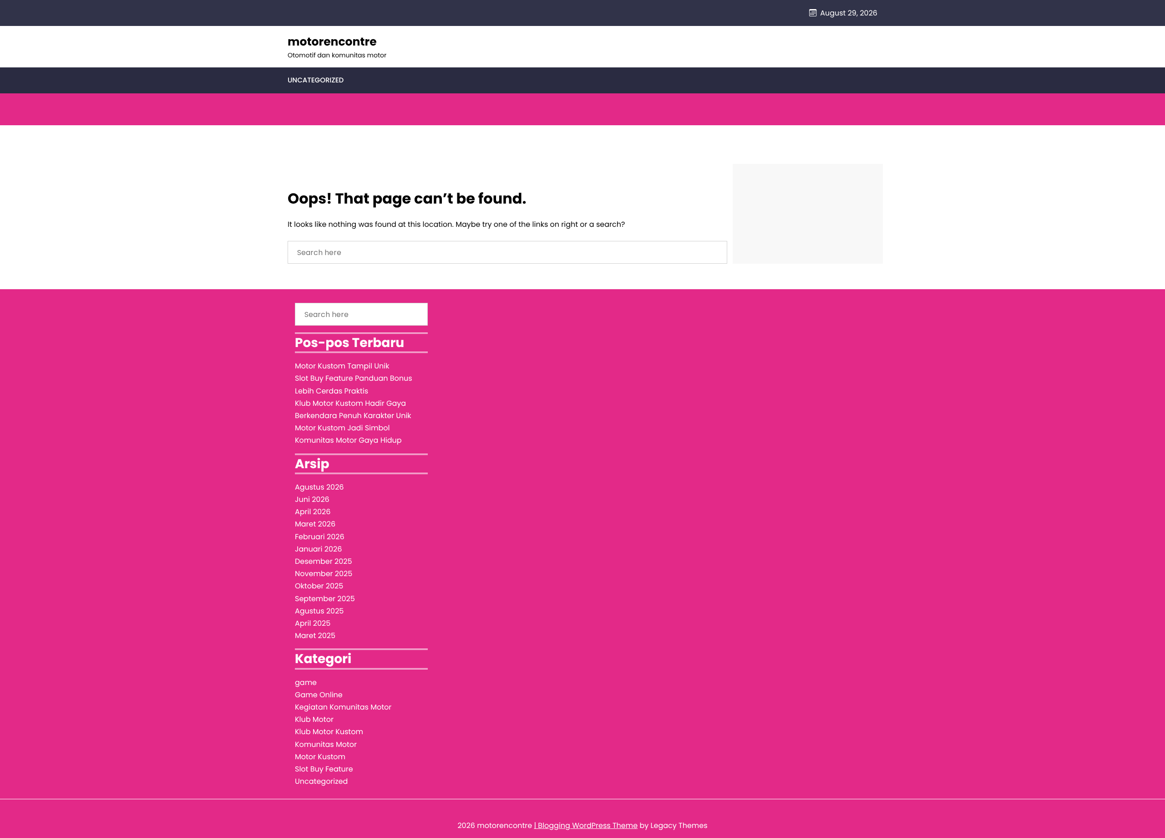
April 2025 (312, 623)
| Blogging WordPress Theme (586, 825)
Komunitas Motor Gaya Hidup (348, 440)
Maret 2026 (315, 524)
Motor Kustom (320, 756)
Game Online (319, 695)
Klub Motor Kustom (329, 731)
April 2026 (312, 511)
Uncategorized (316, 80)
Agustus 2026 (319, 487)
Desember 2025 (323, 561)
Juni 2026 (312, 499)
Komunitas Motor (326, 744)
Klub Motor (314, 719)
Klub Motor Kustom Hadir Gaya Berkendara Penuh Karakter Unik (353, 409)
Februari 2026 (319, 536)
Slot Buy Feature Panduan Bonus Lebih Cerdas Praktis (353, 384)
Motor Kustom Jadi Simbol (342, 428)
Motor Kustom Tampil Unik (342, 366)
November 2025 (323, 573)
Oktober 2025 (319, 586)
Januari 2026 (318, 549)
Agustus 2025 (319, 611)
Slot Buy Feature (324, 769)
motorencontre (332, 42)
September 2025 (325, 598)
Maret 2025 (315, 635)
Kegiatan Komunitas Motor (343, 707)
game (306, 682)
